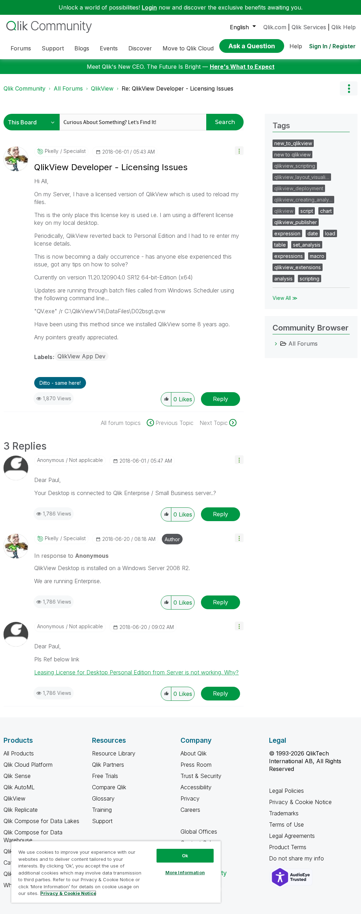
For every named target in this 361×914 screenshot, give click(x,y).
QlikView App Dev (81, 356)
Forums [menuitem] (21, 48)
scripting (309, 279)
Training (102, 809)
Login (149, 7)
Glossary (103, 798)
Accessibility (196, 787)
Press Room (196, 764)
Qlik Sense (17, 775)
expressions (288, 256)
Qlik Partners (108, 764)
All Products (19, 753)
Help (295, 46)
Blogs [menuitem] (81, 48)
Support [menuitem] (53, 48)
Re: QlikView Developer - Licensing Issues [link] (177, 88)
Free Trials (105, 775)
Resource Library (113, 753)
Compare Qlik (109, 787)
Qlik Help (343, 27)
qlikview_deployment (298, 188)
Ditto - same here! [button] (60, 383)
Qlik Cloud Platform (28, 764)
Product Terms (287, 847)
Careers (190, 809)
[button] (239, 150)
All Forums (68, 88)
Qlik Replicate (21, 809)
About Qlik (193, 753)
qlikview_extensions (297, 267)
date (312, 233)
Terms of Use (286, 824)
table (280, 245)
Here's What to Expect (242, 66)
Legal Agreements (292, 835)
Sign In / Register (332, 46)
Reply (220, 398)
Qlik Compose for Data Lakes (41, 821)
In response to (71, 555)
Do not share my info (297, 858)
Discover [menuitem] (140, 48)
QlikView (102, 88)
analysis (283, 279)
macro (317, 256)
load (330, 233)
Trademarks (284, 813)
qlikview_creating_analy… (303, 200)
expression (287, 233)
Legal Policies (286, 790)
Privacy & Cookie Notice (300, 801)
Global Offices (198, 831)
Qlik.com (274, 27)
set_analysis (306, 245)
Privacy (190, 798)
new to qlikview (292, 155)
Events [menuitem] (109, 48)
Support (102, 821)
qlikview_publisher (295, 222)
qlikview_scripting (294, 166)
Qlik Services (309, 27)
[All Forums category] (276, 343)
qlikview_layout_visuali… (301, 177)
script (306, 211)
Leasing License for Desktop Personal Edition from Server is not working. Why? (136, 672)
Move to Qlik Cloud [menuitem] (188, 48)
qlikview (283, 211)
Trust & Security (200, 775)
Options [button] (348, 88)
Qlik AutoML (19, 787)
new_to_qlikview (293, 143)
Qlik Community (24, 88)
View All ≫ (285, 298)
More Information (185, 872)
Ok (185, 855)
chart (326, 211)
